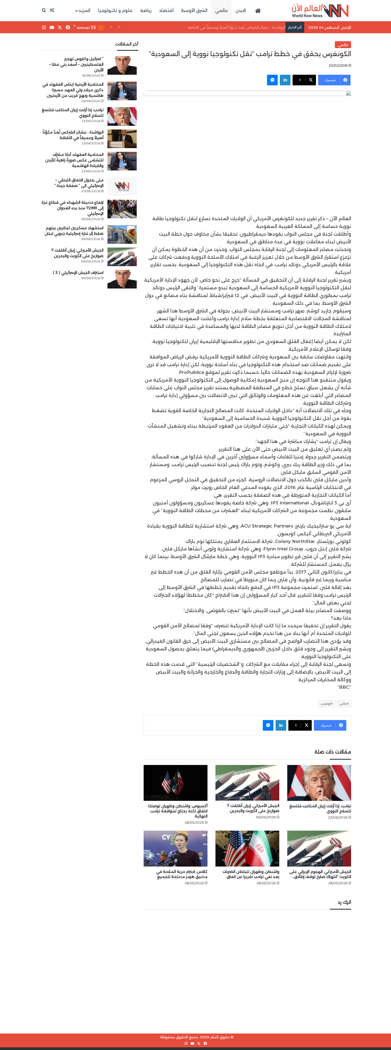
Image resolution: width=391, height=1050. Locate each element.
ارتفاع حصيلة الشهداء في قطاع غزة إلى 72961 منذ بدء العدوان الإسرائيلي (72, 208)
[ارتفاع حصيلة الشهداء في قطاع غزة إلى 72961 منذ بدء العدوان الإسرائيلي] (122, 209)
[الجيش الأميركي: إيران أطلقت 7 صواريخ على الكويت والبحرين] (247, 783)
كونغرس (326, 703)
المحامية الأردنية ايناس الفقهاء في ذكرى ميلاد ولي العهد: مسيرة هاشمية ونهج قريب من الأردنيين (72, 90)
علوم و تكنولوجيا (115, 10)
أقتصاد (166, 10)
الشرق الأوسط (194, 10)
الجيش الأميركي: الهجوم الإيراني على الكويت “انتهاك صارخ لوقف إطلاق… (320, 874)
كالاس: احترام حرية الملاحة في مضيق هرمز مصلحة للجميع (181, 874)
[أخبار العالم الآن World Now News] (320, 11)
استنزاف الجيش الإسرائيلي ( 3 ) (78, 272)
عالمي (221, 10)
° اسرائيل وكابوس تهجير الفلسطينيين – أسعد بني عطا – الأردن (76, 64)
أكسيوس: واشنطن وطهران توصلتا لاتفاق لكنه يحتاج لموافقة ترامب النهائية (177, 811)
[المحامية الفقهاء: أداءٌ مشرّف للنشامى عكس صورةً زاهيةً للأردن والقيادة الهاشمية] (122, 161)
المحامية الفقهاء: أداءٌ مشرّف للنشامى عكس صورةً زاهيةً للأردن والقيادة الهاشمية (74, 160)
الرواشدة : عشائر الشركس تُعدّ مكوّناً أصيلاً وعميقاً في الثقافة (234, 27)
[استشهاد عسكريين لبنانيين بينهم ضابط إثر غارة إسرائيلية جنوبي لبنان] (122, 234)
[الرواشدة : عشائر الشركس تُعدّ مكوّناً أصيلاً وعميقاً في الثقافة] (122, 138)
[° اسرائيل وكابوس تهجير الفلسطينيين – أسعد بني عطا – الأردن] (122, 65)
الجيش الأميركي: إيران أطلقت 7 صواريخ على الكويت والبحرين (253, 808)
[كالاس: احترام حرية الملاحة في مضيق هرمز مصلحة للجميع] (175, 849)
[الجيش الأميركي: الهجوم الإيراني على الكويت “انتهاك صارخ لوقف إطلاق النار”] (319, 849)
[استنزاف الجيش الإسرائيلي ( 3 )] (122, 279)
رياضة (146, 10)
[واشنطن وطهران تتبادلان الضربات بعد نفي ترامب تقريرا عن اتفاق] (247, 849)
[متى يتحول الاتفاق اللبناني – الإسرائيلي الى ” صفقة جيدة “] (122, 186)
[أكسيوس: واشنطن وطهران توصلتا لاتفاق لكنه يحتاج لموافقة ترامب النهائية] (175, 783)
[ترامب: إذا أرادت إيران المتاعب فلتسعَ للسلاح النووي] (319, 783)
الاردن (240, 10)
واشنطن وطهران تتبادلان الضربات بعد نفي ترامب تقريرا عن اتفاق (251, 874)
